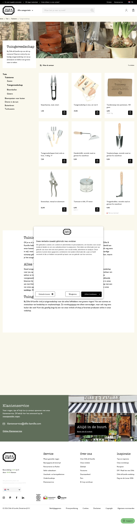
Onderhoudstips (49, 478)
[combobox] (68, 10)
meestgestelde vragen (11, 416)
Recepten (120, 466)
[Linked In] (23, 498)
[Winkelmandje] (133, 10)
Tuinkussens (9, 109)
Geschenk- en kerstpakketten (53, 474)
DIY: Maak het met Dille (125, 470)
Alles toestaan (91, 294)
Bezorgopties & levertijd (52, 463)
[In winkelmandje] (64, 113)
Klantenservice (118, 2)
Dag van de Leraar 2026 (125, 478)
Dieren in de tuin (11, 102)
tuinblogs (27, 290)
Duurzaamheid (85, 474)
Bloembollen (12, 90)
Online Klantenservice (12, 431)
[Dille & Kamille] (8, 10)
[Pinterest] (10, 498)
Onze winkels (85, 463)
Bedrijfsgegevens (55, 508)
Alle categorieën (24, 10)
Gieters (10, 94)
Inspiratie (124, 453)
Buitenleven (9, 105)
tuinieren (72, 305)
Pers (81, 478)
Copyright (109, 508)
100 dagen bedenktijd (31, 2)
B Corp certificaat (86, 482)
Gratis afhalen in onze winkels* (50, 2)
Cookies (86, 508)
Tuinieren (14, 19)
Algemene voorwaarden (126, 508)
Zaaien (9, 81)
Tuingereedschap (15, 85)
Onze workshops (123, 463)
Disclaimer (97, 508)
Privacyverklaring (72, 508)
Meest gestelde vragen (51, 459)
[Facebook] (17, 498)
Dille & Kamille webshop (125, 474)
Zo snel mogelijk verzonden (13, 2)
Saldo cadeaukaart (49, 470)
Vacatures (83, 470)
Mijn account (126, 10)
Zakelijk (83, 466)
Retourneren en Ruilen (51, 466)
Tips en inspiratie (123, 459)
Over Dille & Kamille (87, 459)
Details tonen (44, 294)
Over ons (86, 453)
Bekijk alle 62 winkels (84, 431)
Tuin (7, 19)
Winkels (109, 2)
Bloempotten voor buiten (15, 98)
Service (48, 453)
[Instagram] (4, 498)
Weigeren (73, 294)
